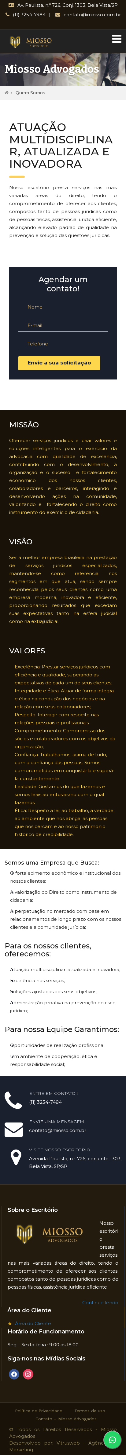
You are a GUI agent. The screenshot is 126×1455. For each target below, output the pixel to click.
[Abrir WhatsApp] (112, 1440)
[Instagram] (28, 1374)
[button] (116, 39)
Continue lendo (100, 1302)
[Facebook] (14, 1374)
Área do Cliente (33, 1323)
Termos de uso (89, 1410)
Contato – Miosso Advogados (66, 1418)
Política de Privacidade (38, 1410)
